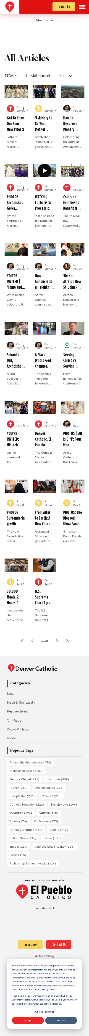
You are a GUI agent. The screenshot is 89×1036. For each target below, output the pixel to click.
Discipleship (23, 796)
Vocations (59, 779)
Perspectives (17, 711)
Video (11, 738)
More (63, 75)
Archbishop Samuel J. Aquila (34, 863)
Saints (20, 821)
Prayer (20, 787)
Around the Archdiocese (32, 762)
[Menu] (82, 7)
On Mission (15, 720)
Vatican (50, 813)
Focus (19, 855)
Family (53, 838)
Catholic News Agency (56, 846)
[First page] (21, 641)
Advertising (44, 956)
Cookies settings (44, 1011)
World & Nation (19, 729)
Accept (27, 1020)
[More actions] (25, 108)
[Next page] (57, 641)
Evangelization (50, 787)
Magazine (22, 813)
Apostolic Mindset (38, 75)
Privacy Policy (47, 989)
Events (60, 829)
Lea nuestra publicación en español (44, 880)
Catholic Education (28, 804)
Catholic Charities (27, 829)
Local (11, 693)
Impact (20, 846)
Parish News (65, 804)
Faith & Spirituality (21, 702)
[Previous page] (32, 641)
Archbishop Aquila (27, 770)
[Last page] (68, 641)
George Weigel (26, 779)
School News (24, 838)
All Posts (11, 75)
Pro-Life (53, 796)
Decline (61, 1020)
